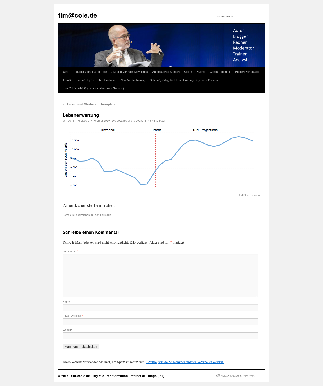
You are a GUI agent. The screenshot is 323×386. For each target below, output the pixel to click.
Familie (67, 80)
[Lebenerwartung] (161, 158)
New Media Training (133, 80)
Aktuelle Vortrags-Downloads (129, 71)
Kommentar (70, 251)
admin (71, 120)
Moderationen (107, 80)
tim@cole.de (77, 15)
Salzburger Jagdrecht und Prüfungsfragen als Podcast (184, 80)
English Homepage (247, 71)
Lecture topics (86, 80)
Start (66, 71)
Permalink (106, 215)
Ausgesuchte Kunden (166, 71)
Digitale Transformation (110, 375)
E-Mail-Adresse (73, 315)
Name (67, 301)
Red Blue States (247, 195)
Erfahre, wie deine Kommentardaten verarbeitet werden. (185, 361)
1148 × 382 (151, 120)
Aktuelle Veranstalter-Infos (90, 71)
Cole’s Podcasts (220, 71)
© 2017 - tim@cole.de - (75, 375)
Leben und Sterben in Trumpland (89, 104)
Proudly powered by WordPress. (238, 375)
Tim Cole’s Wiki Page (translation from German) (93, 88)
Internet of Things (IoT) (147, 375)
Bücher (200, 71)
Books (188, 71)
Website (67, 329)
